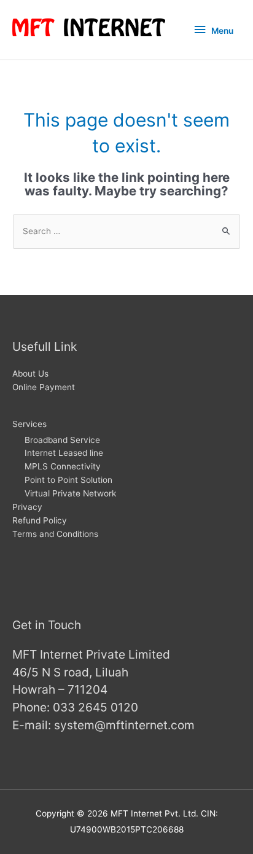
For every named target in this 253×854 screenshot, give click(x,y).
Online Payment (43, 387)
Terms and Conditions (55, 534)
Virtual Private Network (70, 493)
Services (29, 424)
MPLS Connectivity (63, 466)
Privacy (27, 507)
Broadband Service (62, 440)
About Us (30, 373)
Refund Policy (39, 520)
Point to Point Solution (68, 480)
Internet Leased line (64, 453)
